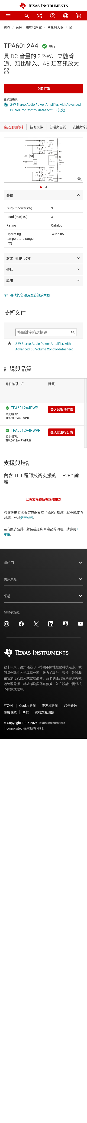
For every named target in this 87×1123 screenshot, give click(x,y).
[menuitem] (26, 15)
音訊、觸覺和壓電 (29, 27)
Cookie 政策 (27, 706)
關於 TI (9, 562)
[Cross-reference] (39, 15)
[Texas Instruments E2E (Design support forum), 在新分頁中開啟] (65, 625)
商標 (26, 712)
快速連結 (10, 579)
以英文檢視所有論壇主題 (43, 499)
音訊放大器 (55, 27)
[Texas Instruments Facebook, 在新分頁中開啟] (21, 625)
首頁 (7, 27)
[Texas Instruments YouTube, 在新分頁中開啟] (80, 625)
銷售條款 (70, 706)
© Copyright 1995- (21, 723)
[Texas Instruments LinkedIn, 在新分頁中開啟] (51, 625)
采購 (7, 596)
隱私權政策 (50, 706)
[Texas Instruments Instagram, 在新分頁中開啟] (6, 625)
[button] (8, 15)
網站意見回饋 (44, 712)
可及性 (8, 706)
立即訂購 (43, 89)
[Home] (43, 6)
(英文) (60, 110)
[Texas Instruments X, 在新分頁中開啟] (36, 625)
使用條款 (26, 518)
